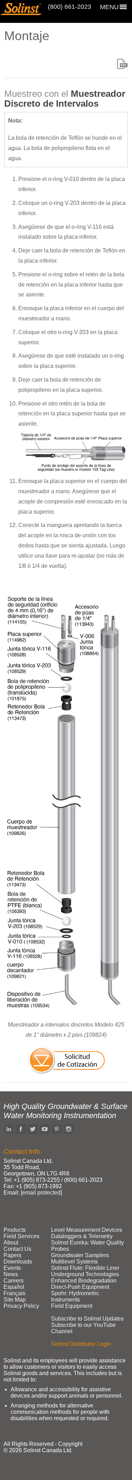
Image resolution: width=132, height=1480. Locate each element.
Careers (14, 1281)
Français (14, 1293)
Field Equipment (71, 1306)
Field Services (21, 1236)
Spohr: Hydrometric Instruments (75, 1296)
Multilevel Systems (74, 1262)
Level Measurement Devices (86, 1230)
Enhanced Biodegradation (84, 1281)
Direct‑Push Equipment (80, 1287)
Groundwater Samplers (80, 1255)
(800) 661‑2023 (69, 6)
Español (14, 1287)
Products (15, 1230)
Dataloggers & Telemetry (82, 1236)
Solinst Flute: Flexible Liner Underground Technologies (85, 1271)
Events (12, 1268)
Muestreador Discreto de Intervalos (64, 98)
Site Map (15, 1300)
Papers (12, 1255)
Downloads (18, 1262)
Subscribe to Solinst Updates (87, 1319)
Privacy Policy (21, 1306)
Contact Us (17, 1249)
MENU (109, 7)
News (11, 1274)
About (11, 1243)
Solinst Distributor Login (81, 1344)
